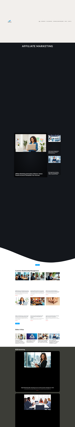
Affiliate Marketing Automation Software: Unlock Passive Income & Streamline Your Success (28, 174)
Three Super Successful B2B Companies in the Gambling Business (31, 341)
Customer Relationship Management (58, 21)
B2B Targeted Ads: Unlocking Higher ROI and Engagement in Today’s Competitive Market (53, 173)
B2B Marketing (43, 21)
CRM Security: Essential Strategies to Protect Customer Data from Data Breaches (52, 291)
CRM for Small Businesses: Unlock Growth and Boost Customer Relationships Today (21, 316)
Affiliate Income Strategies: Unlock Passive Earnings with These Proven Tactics (43, 341)
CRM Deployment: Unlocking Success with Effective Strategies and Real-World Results (22, 291)
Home (39, 21)
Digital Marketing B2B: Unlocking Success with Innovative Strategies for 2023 (37, 387)
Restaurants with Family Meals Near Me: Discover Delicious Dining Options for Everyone (36, 316)
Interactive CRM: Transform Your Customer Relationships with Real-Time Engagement (37, 291)
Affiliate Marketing (49, 21)
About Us (66, 21)
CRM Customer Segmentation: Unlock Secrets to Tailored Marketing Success (53, 152)
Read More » (16, 295)
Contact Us (69, 21)
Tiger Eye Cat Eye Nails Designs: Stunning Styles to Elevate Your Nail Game (52, 316)
